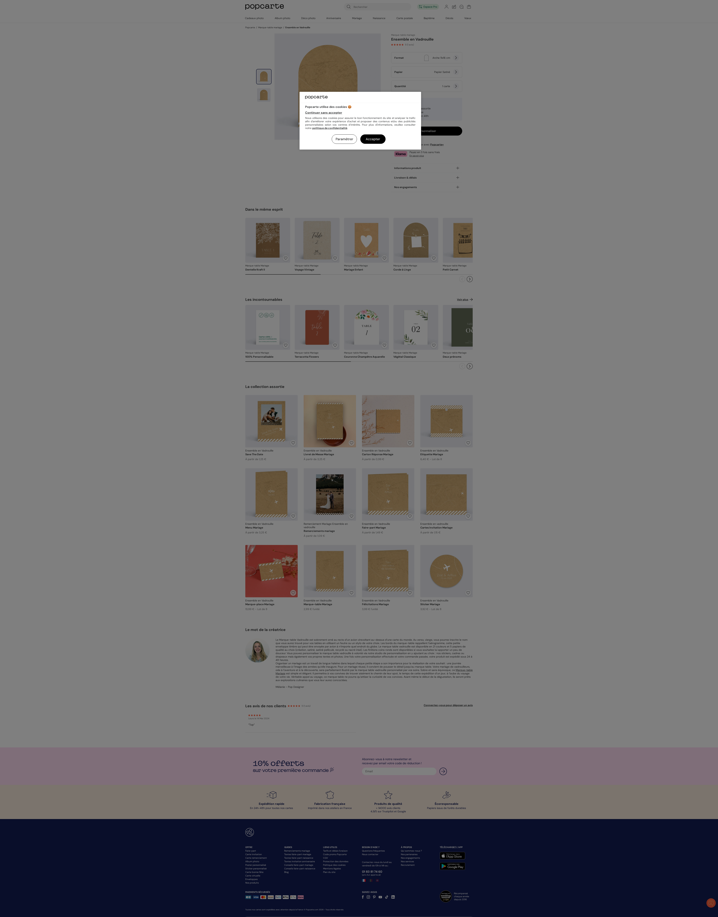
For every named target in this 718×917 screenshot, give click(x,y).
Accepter (373, 139)
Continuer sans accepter (323, 112)
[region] (360, 121)
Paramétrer (344, 139)
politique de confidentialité (329, 128)
